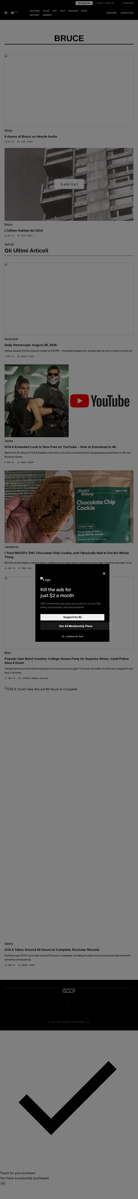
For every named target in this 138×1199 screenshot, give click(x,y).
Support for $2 (72, 617)
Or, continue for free (72, 636)
